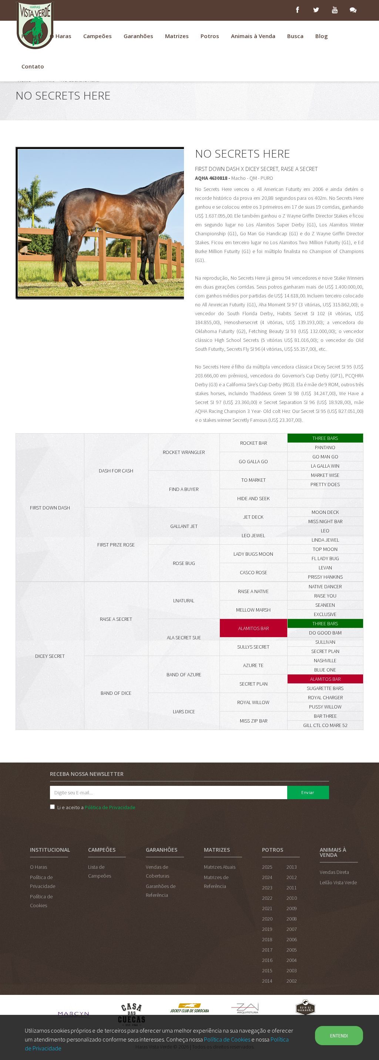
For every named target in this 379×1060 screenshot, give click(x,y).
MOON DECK (325, 512)
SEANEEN (325, 605)
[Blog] (354, 10)
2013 (291, 867)
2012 (291, 877)
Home (29, 36)
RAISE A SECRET (116, 619)
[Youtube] (335, 10)
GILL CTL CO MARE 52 (325, 725)
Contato (32, 66)
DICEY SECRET (50, 656)
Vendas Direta (334, 872)
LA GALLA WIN (325, 465)
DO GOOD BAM (325, 632)
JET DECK (253, 517)
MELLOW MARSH (253, 609)
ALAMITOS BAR (253, 628)
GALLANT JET (184, 526)
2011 (291, 887)
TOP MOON (325, 549)
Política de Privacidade (42, 881)
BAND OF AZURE (184, 674)
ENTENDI (339, 1035)
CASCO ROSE (253, 572)
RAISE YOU (325, 595)
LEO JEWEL (253, 535)
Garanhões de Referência (160, 890)
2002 (291, 980)
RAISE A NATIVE (253, 591)
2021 (267, 908)
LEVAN (325, 567)
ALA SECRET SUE (184, 637)
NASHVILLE (325, 660)
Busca (295, 36)
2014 (267, 980)
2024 (267, 877)
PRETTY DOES (325, 484)
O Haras (60, 36)
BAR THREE (325, 716)
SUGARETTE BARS (325, 688)
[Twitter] (317, 10)
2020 (267, 918)
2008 (291, 918)
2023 (267, 887)
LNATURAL (183, 600)
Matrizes (177, 36)
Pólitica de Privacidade (110, 807)
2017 (267, 949)
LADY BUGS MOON (253, 554)
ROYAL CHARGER (325, 697)
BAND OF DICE (116, 693)
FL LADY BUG (325, 558)
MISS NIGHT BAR (325, 521)
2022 (267, 898)
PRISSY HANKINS (325, 576)
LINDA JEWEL (325, 539)
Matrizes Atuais (219, 867)
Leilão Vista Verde (338, 882)
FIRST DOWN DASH (50, 507)
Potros (210, 36)
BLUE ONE (325, 669)
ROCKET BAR (253, 443)
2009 (291, 908)
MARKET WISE (325, 475)
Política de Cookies (227, 1039)
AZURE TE (253, 665)
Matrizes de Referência (216, 881)
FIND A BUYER (183, 489)
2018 (267, 939)
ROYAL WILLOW (253, 702)
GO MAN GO (325, 456)
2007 (291, 929)
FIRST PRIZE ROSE (116, 544)
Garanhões (138, 36)
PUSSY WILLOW (325, 706)
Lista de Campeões (99, 871)
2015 (267, 970)
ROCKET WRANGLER (184, 452)
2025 (267, 867)
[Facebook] (298, 10)
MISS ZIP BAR (253, 720)
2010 (291, 898)
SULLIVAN (325, 642)
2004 (291, 960)
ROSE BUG (184, 563)
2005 (291, 949)
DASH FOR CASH (116, 470)
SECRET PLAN (325, 651)
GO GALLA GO (253, 461)
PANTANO (325, 447)
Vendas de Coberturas (157, 871)
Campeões (97, 36)
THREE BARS (325, 438)
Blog (321, 36)
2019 (267, 929)
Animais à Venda (253, 36)
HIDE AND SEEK (253, 498)
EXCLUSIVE (325, 614)
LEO (325, 530)
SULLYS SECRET (253, 646)
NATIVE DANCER (325, 586)
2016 (267, 960)
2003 (291, 970)
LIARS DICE (184, 711)
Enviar (307, 792)
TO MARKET (253, 480)
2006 (291, 939)
